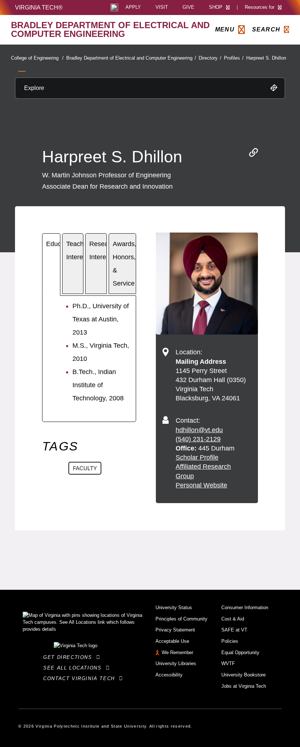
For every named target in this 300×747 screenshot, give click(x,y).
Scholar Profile (197, 457)
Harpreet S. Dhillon (266, 58)
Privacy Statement (175, 630)
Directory (210, 58)
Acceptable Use (172, 641)
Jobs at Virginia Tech (243, 686)
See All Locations (74, 668)
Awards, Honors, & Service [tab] (124, 263)
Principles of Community (181, 619)
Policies (229, 641)
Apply (133, 7)
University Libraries (175, 663)
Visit (161, 7)
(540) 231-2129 (198, 439)
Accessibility (169, 675)
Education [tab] (53, 244)
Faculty (85, 468)
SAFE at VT (234, 630)
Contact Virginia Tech (81, 678)
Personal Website (201, 485)
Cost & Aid (232, 619)
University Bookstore (243, 675)
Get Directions (69, 657)
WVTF (228, 663)
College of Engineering (37, 58)
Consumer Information (244, 607)
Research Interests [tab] (98, 250)
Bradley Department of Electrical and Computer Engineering (131, 58)
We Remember (177, 652)
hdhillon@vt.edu (199, 430)
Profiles (234, 58)
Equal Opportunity (240, 652)
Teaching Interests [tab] (74, 250)
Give (188, 7)
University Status (173, 607)
